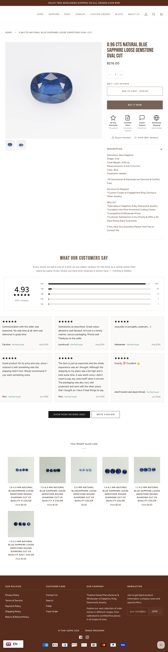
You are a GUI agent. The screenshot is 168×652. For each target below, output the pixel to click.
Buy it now (135, 105)
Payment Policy (13, 606)
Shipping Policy (13, 611)
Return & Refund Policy (17, 617)
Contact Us (52, 595)
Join (155, 611)
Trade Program (94, 630)
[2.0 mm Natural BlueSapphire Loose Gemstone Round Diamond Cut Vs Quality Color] (84, 470)
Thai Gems (67, 630)
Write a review (105, 414)
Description (114, 149)
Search (49, 600)
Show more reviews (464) (69, 414)
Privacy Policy (12, 595)
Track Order (52, 611)
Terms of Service (14, 600)
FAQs (49, 606)
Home (8, 32)
